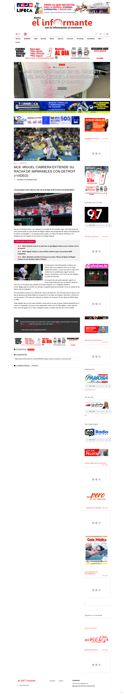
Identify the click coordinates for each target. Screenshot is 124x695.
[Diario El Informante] (25, 34)
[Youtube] (100, 34)
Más (99, 38)
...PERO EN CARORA (93, 508)
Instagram (52, 680)
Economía (70, 38)
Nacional (43, 38)
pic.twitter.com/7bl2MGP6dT (29, 326)
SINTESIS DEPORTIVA (93, 340)
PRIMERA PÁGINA (92, 139)
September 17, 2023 (53, 330)
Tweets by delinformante (91, 628)
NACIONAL (62, 64)
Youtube (61, 680)
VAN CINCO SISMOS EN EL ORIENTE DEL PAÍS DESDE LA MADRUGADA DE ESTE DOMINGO (62, 76)
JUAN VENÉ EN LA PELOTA (95, 463)
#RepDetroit (57, 324)
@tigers (25, 324)
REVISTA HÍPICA (91, 650)
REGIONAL (27, 38)
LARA (35, 38)
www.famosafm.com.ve (90, 389)
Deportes (60, 38)
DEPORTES (23, 163)
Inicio (19, 38)
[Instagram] (96, 34)
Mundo (52, 38)
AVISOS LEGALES (92, 236)
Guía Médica (91, 38)
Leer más (62, 88)
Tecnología (80, 38)
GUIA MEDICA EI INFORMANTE (91, 573)
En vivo (18, 42)
